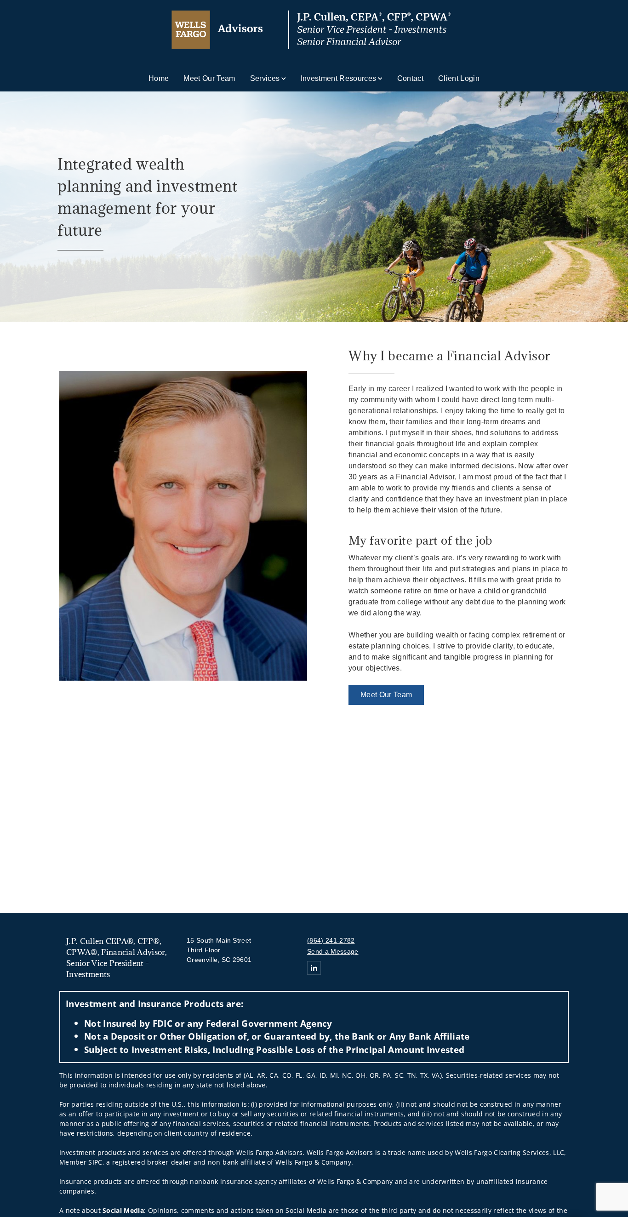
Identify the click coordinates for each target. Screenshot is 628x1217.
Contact (410, 78)
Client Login (459, 78)
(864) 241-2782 (330, 940)
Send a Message (332, 951)
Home (158, 78)
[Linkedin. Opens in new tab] (314, 968)
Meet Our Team (209, 78)
